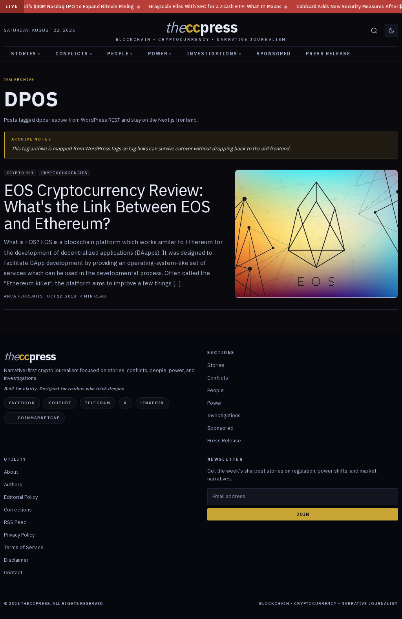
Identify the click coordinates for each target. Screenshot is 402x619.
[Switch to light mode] (391, 30)
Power (160, 54)
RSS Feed (15, 522)
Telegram (97, 402)
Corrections (18, 509)
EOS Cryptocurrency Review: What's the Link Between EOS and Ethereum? (107, 207)
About (11, 472)
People (120, 54)
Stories (25, 54)
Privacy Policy (19, 534)
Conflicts (73, 54)
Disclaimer (16, 560)
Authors (13, 484)
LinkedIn (152, 402)
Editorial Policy (21, 497)
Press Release (328, 54)
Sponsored (273, 54)
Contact (13, 572)
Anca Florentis (23, 296)
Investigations (214, 54)
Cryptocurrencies (64, 173)
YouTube (59, 402)
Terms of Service (24, 547)
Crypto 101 (20, 173)
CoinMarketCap (39, 417)
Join (302, 514)
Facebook (22, 402)
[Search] (374, 30)
